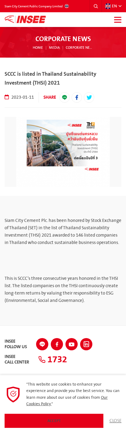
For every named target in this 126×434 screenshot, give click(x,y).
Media (54, 47)
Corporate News (79, 47)
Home (38, 47)
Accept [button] (54, 421)
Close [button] (115, 420)
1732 (56, 359)
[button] (96, 6)
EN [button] (114, 6)
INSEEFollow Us (16, 344)
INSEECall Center (17, 359)
